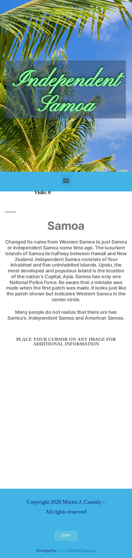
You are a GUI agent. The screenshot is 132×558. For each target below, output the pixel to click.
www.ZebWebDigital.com (77, 550)
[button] (66, 180)
